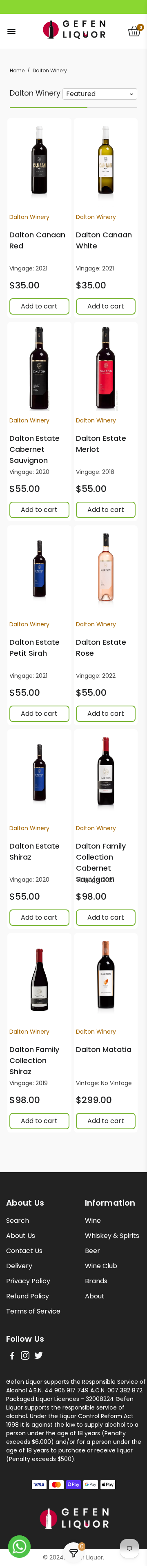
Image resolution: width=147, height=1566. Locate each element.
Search (17, 1220)
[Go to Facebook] (12, 1356)
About (95, 1296)
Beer (92, 1250)
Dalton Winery (29, 217)
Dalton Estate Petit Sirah (34, 647)
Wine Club (101, 1266)
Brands (96, 1281)
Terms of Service (33, 1311)
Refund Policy (27, 1296)
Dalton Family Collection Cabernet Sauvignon (101, 862)
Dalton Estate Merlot (101, 443)
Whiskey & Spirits (112, 1235)
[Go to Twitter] (38, 1356)
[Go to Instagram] (25, 1356)
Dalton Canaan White (104, 240)
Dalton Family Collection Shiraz (34, 1060)
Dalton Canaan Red (37, 240)
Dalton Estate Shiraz (34, 851)
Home (17, 70)
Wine (93, 1220)
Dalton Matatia (103, 1049)
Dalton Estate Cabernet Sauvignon (34, 449)
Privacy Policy (28, 1281)
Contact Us (24, 1250)
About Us (20, 1235)
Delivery (19, 1266)
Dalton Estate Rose (101, 647)
